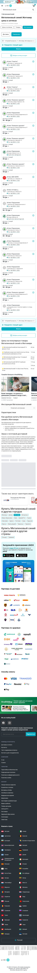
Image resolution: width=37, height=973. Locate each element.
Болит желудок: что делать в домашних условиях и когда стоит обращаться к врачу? (13, 394)
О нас (2, 760)
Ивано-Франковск (7, 518)
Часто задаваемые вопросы (9, 750)
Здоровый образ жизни (8, 814)
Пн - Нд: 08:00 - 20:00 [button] (14, 65)
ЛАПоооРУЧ (4, 809)
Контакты (4, 747)
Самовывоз (16, 34)
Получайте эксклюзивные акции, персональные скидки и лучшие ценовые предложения (17, 729)
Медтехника (4, 798)
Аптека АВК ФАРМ (33, 177)
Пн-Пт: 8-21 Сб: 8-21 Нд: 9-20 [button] (16, 219)
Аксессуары (4, 817)
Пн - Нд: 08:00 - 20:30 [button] (14, 206)
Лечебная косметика (7, 792)
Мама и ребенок (5, 803)
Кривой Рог (22, 518)
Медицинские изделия (7, 795)
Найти (33, 10)
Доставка (6, 34)
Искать (18, 49)
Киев (15, 518)
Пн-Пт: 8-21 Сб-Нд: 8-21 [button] (14, 155)
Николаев (5, 521)
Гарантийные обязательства (9, 769)
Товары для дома (6, 806)
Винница (4, 515)
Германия (11, 537)
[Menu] (2, 5)
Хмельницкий (12, 524)
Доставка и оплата (6, 744)
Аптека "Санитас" (33, 61)
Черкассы (20, 524)
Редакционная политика (8, 772)
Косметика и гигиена (7, 787)
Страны (3, 762)
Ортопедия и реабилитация (9, 801)
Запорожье (25, 515)
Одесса (11, 521)
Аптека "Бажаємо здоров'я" (33, 100)
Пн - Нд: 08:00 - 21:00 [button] (14, 78)
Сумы (23, 521)
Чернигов (28, 524)
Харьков (29, 521)
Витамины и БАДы (6, 790)
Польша (4, 537)
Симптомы (4, 819)
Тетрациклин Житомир (17, 498)
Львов (29, 518)
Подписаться (31, 734)
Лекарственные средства (8, 784)
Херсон (4, 524)
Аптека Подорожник (33, 74)
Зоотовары (4, 811)
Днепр (10, 515)
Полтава (17, 521)
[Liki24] (5, 960)
